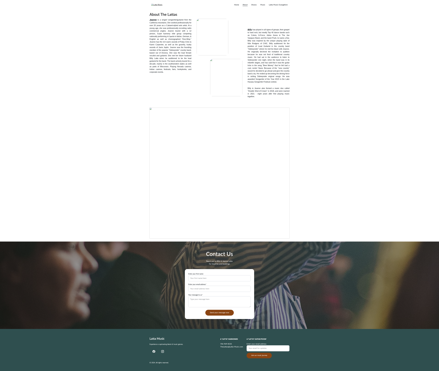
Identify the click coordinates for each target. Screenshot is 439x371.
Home (236, 5)
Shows (254, 5)
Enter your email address (256, 344)
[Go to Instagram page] (162, 351)
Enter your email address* (197, 284)
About (245, 5)
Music (262, 5)
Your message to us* (195, 295)
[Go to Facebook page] (154, 351)
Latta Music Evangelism (278, 5)
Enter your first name (195, 274)
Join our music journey (259, 355)
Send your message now (219, 313)
